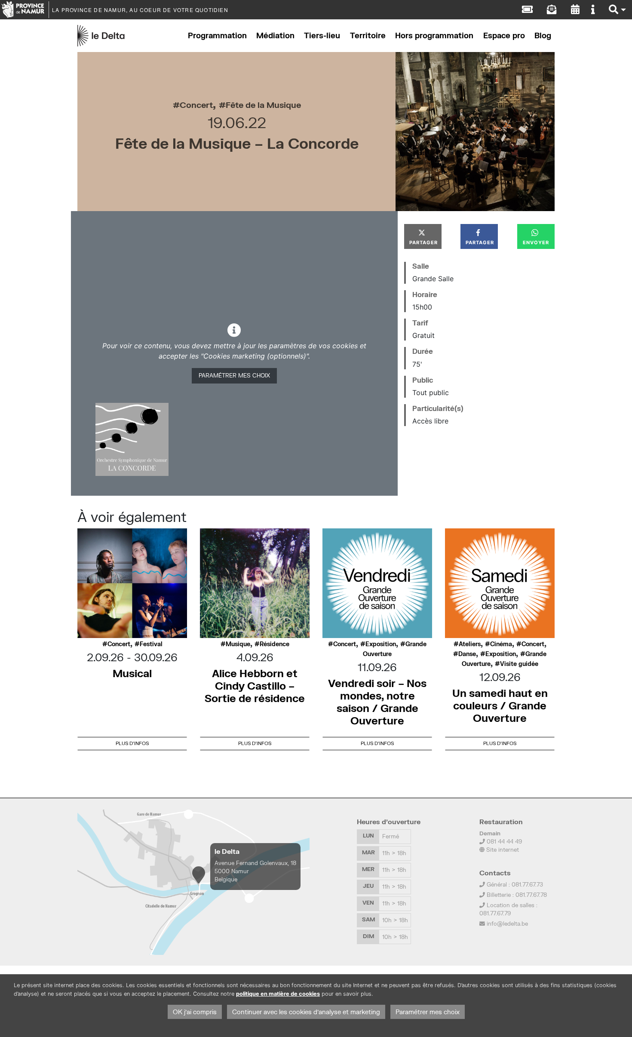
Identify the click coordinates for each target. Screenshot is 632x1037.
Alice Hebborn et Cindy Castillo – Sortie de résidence (255, 685)
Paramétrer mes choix (234, 375)
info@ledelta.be (507, 923)
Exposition (380, 644)
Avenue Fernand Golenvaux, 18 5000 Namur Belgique (255, 871)
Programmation (217, 35)
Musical (132, 673)
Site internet (502, 849)
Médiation (275, 35)
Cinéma (501, 644)
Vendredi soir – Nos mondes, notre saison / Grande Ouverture (377, 701)
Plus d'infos (132, 743)
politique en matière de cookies (278, 994)
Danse (467, 653)
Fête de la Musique (263, 105)
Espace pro (504, 35)
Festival (151, 644)
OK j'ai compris (195, 1012)
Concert (196, 105)
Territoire (368, 35)
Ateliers (470, 644)
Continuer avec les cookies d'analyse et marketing (306, 1012)
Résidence (274, 644)
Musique (238, 644)
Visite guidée (519, 663)
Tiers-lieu (322, 35)
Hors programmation (434, 35)
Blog (542, 35)
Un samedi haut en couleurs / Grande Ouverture (500, 705)
